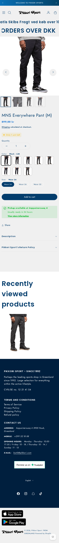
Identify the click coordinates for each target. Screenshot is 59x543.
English (28, 480)
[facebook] (18, 494)
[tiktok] (41, 494)
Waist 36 (22, 184)
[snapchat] (33, 494)
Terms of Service (13, 404)
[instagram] (26, 494)
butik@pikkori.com (22, 452)
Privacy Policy (11, 408)
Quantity (6, 140)
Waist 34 (8, 184)
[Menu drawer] (4, 12)
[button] (9, 12)
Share (7, 225)
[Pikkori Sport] (29, 12)
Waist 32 (37, 184)
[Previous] (3, 3)
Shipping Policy (12, 411)
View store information (18, 216)
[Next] (56, 3)
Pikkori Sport (37, 530)
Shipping (6, 127)
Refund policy (11, 414)
